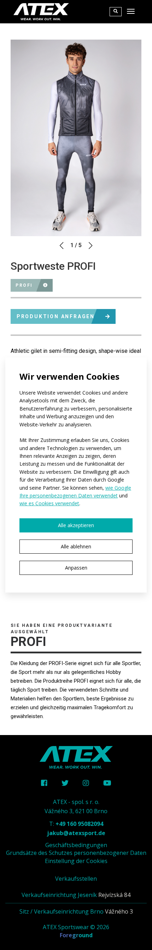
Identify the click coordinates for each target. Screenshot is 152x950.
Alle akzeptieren (76, 525)
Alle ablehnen (76, 546)
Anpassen (76, 567)
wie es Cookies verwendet (49, 503)
